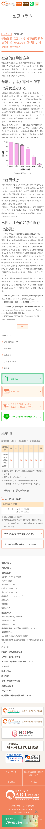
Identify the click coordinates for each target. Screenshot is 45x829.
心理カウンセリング (9, 588)
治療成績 (5, 604)
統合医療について (9, 584)
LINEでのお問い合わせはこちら (24, 416)
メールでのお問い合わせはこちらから (20, 544)
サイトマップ (11, 772)
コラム (6, 368)
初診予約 (18, 3)
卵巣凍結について (11, 342)
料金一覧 (5, 647)
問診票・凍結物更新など (12, 652)
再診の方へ (15, 391)
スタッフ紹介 (7, 581)
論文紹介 (7, 355)
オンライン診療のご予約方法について (17, 661)
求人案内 (5, 676)
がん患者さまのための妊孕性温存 (15, 636)
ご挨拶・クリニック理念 (11, 577)
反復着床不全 (7, 632)
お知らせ (5, 666)
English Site (7, 690)
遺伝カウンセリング (9, 592)
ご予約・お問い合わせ (11, 657)
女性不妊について (9, 620)
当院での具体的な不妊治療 (12, 617)
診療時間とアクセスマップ (12, 596)
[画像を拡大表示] (23, 156)
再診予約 (25, 3)
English (34, 782)
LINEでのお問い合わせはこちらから (19, 534)
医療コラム (7, 335)
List (21, 327)
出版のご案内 (8, 686)
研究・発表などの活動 (11, 681)
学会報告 (7, 348)
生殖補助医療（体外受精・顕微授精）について (20, 628)
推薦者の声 (6, 608)
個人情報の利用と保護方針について (17, 695)
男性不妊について (9, 624)
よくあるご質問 (10, 362)
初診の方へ (15, 379)
